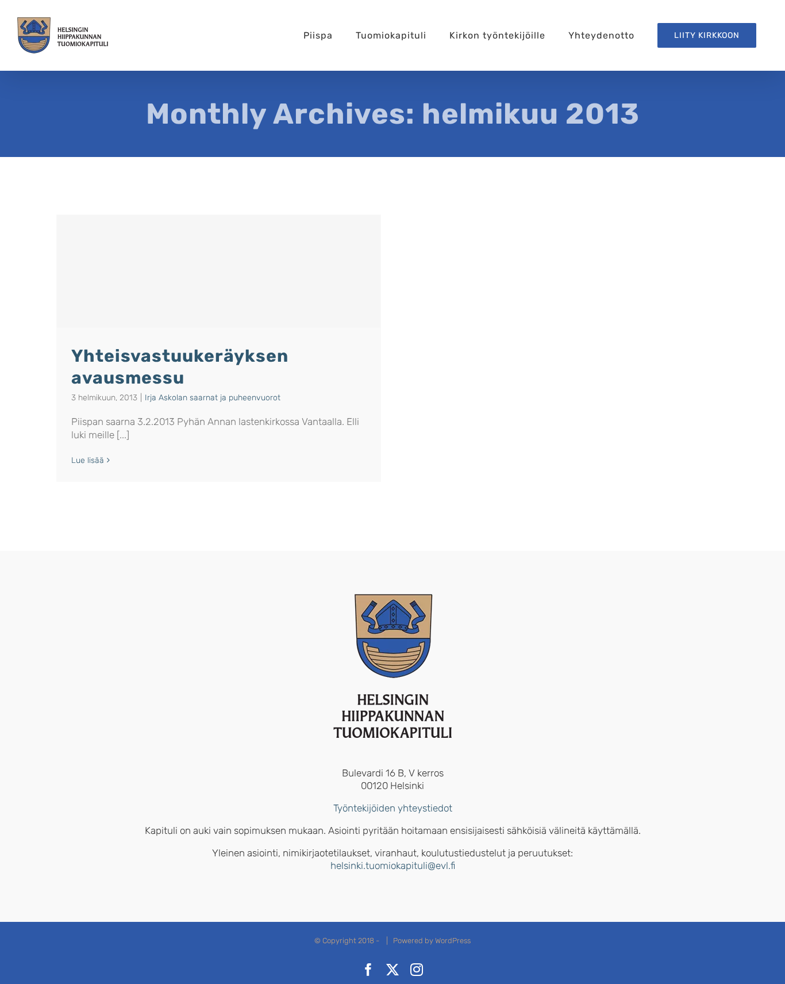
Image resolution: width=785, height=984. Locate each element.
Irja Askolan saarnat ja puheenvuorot (212, 398)
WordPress (453, 940)
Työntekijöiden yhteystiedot (392, 808)
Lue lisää (87, 460)
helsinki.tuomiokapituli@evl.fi (392, 865)
